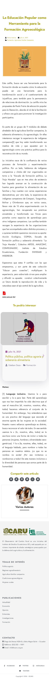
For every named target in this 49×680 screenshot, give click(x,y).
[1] (13, 142)
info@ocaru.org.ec (16, 647)
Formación (10, 40)
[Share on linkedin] (22, 479)
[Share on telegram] (27, 479)
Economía (6, 606)
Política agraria (7, 566)
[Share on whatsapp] (32, 479)
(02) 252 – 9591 (18, 644)
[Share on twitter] (16, 479)
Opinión (5, 610)
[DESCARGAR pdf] (4, 293)
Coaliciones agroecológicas (12, 578)
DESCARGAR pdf (8, 297)
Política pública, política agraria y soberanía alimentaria (24, 358)
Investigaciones (7, 618)
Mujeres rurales (8, 582)
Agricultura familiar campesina (24, 40)
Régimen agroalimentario (11, 570)
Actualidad (6, 602)
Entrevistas (6, 614)
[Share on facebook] (11, 479)
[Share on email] (38, 479)
